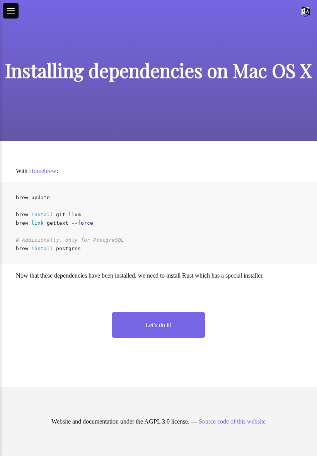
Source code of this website (232, 421)
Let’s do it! (158, 325)
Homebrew (42, 171)
